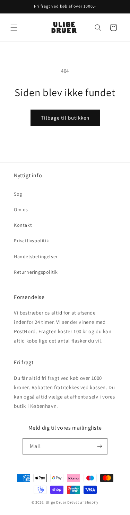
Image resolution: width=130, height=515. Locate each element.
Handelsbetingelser (36, 256)
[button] (13, 27)
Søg (18, 194)
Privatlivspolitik (31, 240)
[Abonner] (99, 446)
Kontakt (23, 225)
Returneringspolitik (36, 272)
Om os (21, 209)
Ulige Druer (56, 502)
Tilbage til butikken (65, 117)
